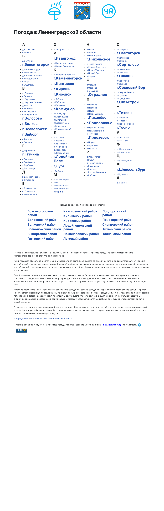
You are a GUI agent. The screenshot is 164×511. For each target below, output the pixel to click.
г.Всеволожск (34, 129)
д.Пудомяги (92, 145)
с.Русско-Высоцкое (96, 172)
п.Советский (123, 80)
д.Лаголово (59, 137)
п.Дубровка (28, 180)
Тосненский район (116, 234)
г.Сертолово (128, 64)
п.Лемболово (60, 143)
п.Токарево (122, 117)
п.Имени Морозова (63, 63)
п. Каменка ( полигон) (65, 74)
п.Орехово (92, 88)
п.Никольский (94, 55)
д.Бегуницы (28, 61)
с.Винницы (27, 108)
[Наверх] (159, 506)
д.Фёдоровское (124, 149)
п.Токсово (122, 120)
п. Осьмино (92, 91)
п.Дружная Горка (31, 177)
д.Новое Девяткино (96, 67)
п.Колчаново (60, 105)
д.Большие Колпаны (32, 75)
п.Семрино (122, 61)
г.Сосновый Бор (131, 87)
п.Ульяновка (123, 137)
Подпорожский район (114, 213)
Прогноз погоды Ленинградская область (51, 318)
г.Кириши (62, 89)
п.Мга (56, 182)
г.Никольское (98, 59)
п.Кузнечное (60, 126)
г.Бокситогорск (35, 64)
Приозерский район (117, 220)
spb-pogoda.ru (21, 318)
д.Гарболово (28, 150)
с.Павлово (92, 107)
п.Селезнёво (123, 57)
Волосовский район (43, 220)
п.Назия (90, 49)
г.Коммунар (64, 109)
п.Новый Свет (94, 73)
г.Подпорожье (99, 123)
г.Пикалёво (96, 117)
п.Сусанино (122, 95)
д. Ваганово (28, 93)
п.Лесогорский (61, 153)
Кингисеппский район (80, 211)
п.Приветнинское (95, 127)
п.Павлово (92, 104)
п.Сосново (122, 84)
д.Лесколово (60, 150)
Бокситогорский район (40, 213)
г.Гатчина (30, 154)
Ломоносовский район (81, 234)
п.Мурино (58, 191)
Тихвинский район (116, 229)
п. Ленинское (60, 146)
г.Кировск (62, 94)
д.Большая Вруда (31, 69)
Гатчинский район (41, 238)
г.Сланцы (125, 76)
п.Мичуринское (61, 185)
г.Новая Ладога (94, 64)
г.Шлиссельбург (131, 169)
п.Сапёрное (122, 49)
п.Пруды (91, 142)
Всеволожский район (44, 229)
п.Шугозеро (122, 174)
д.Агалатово (28, 49)
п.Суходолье (123, 98)
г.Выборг (30, 134)
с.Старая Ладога (125, 92)
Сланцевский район (117, 224)
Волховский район (42, 224)
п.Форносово (123, 152)
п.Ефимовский (29, 194)
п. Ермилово (28, 191)
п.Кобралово (60, 102)
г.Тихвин (124, 113)
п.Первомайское (95, 114)
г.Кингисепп (64, 83)
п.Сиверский (123, 69)
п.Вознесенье (29, 111)
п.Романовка (93, 166)
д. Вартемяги (28, 99)
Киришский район (77, 216)
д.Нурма (91, 76)
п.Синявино (122, 72)
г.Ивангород (65, 58)
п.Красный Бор (61, 123)
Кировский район (77, 221)
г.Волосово (32, 118)
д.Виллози (27, 105)
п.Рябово (91, 175)
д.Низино (91, 52)
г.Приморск (92, 134)
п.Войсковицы (29, 114)
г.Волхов (30, 123)
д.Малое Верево (62, 179)
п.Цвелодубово (124, 160)
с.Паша (90, 111)
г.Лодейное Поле (64, 158)
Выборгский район (42, 234)
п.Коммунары (60, 113)
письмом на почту (112, 324)
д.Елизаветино (29, 188)
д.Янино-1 (122, 182)
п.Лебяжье (59, 140)
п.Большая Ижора (31, 72)
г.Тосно (123, 127)
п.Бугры (26, 81)
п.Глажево (27, 159)
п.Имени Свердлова (64, 66)
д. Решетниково (95, 163)
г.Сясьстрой (128, 102)
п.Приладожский (95, 130)
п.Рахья (90, 160)
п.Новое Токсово (95, 70)
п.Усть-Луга (122, 140)
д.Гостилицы (28, 168)
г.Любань (58, 171)
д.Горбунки (28, 165)
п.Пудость (92, 148)
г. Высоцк (27, 139)
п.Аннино (26, 52)
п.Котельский (60, 120)
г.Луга (59, 166)
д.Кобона (58, 99)
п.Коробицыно (61, 116)
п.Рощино (91, 169)
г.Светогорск (128, 53)
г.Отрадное (97, 94)
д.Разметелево (94, 156)
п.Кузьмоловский (62, 129)
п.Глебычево (28, 162)
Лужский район (75, 238)
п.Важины (27, 96)
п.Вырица (27, 142)
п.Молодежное (61, 188)
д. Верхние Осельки (32, 102)
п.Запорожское (61, 49)
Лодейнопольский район (77, 227)
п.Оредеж (91, 84)
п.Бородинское (30, 78)
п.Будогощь (28, 84)
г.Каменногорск (68, 78)
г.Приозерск (98, 137)
